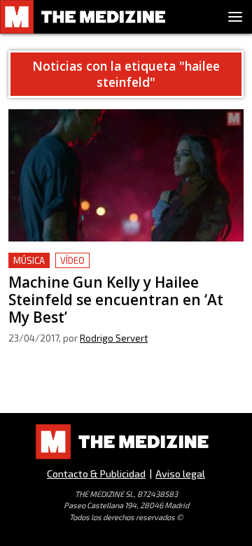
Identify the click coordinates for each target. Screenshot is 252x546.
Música (29, 260)
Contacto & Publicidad (96, 473)
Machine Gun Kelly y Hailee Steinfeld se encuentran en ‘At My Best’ (109, 269)
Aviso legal (180, 473)
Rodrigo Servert (114, 338)
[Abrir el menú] (235, 17)
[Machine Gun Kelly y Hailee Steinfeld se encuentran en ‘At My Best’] (126, 175)
